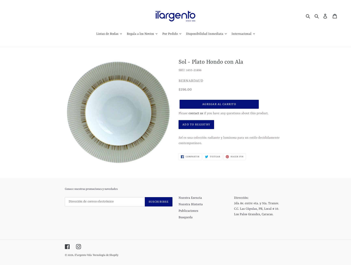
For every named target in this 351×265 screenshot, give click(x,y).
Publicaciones (188, 211)
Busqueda (186, 217)
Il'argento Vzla (83, 255)
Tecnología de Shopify (105, 255)
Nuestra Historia (191, 204)
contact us (195, 113)
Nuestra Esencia (190, 198)
